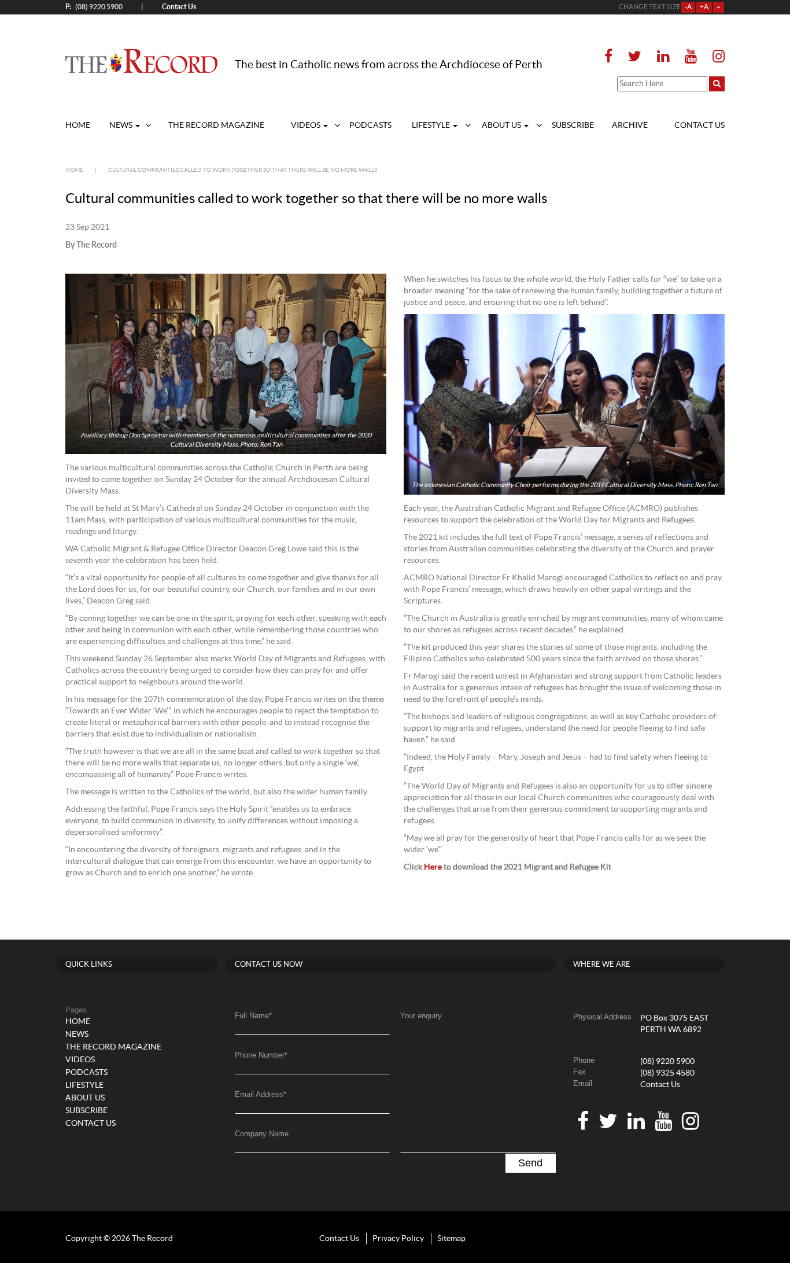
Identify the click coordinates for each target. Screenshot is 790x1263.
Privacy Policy (398, 1239)
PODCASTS (370, 125)
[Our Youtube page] (691, 57)
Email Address (260, 1094)
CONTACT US (699, 125)
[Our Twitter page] (634, 57)
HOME (77, 125)
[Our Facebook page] (611, 57)
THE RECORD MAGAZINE (216, 125)
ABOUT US (502, 125)
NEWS (121, 125)
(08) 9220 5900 (94, 6)
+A (704, 6)
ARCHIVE (630, 125)
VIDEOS (306, 125)
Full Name (253, 1015)
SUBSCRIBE (573, 125)
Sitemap (451, 1239)
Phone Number (261, 1055)
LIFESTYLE (432, 125)
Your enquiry (421, 1015)
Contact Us (660, 1085)
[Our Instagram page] (715, 57)
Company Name (262, 1133)
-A (688, 6)
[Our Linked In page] (663, 57)
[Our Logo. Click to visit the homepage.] (141, 61)
